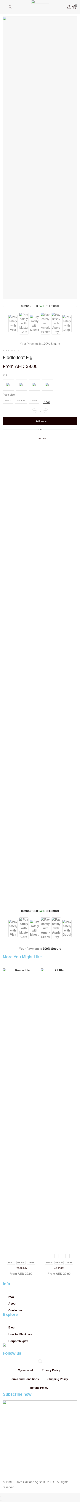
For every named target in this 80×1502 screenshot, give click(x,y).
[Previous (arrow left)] (0, 1500)
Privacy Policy (51, 1370)
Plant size (9, 394)
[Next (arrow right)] (1, 1500)
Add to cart (41, 421)
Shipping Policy (57, 1379)
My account (25, 1370)
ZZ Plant (59, 1267)
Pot (5, 375)
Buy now (41, 438)
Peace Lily (21, 1267)
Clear (46, 402)
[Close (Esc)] (0, 1496)
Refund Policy (39, 1387)
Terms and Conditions (24, 1379)
